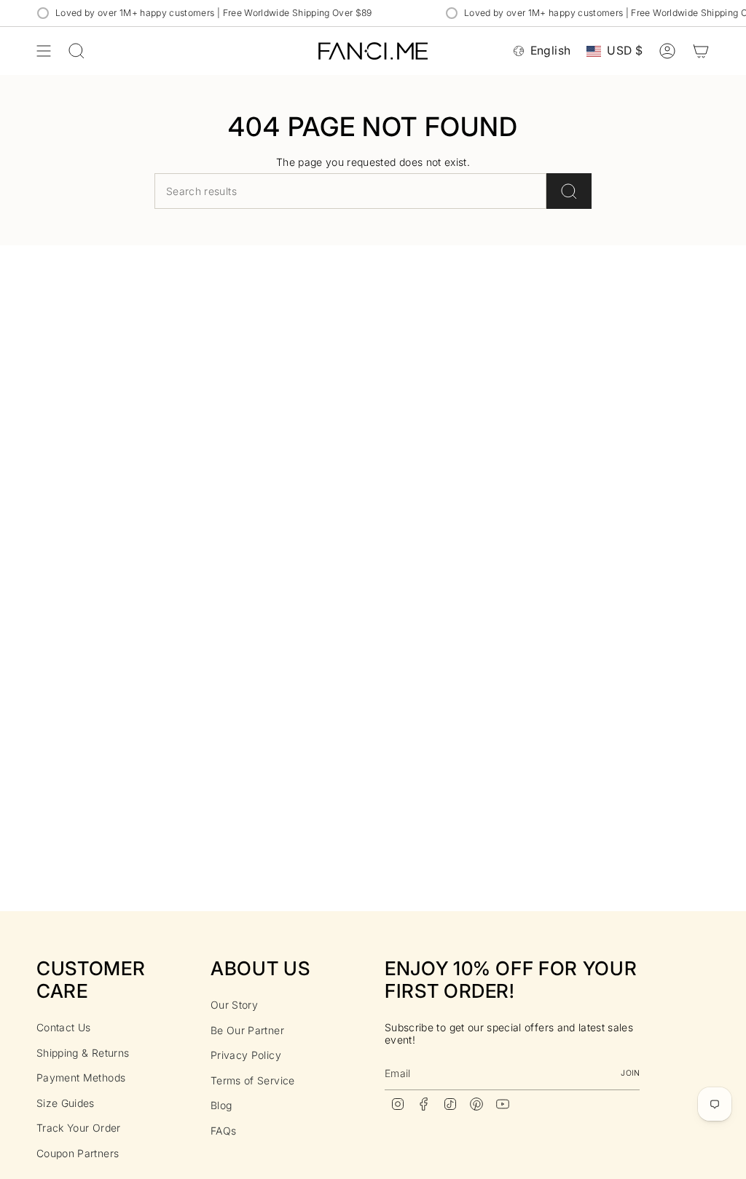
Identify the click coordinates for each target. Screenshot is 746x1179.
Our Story (234, 1005)
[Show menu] (43, 51)
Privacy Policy (246, 1055)
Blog (221, 1105)
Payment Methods (80, 1077)
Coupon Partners (77, 1153)
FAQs (223, 1130)
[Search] (569, 191)
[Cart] (701, 51)
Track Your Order (78, 1128)
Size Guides (65, 1103)
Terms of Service (253, 1080)
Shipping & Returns (82, 1053)
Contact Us (63, 1027)
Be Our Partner (247, 1030)
